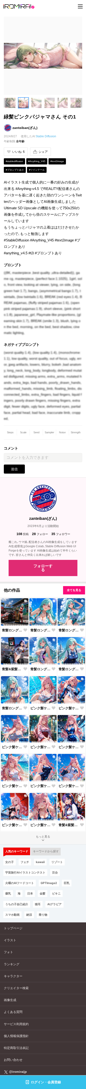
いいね (18, 151)
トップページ (13, 928)
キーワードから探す (46, 851)
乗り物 (43, 914)
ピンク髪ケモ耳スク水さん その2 (12, 747)
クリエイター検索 (16, 988)
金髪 (42, 893)
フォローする (43, 568)
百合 (55, 872)
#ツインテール (37, 170)
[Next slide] (78, 102)
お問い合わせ (13, 1060)
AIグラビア (54, 904)
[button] (23, 103)
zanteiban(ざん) (25, 128)
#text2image (57, 161)
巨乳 (67, 883)
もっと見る (43, 836)
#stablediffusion (14, 161)
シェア (43, 151)
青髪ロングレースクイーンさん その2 (12, 630)
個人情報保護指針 (16, 1036)
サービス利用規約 (16, 1024)
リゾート (57, 862)
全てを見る (74, 590)
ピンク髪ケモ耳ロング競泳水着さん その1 (12, 786)
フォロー (40, 534)
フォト (8, 952)
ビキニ (56, 893)
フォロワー (60, 534)
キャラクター (13, 976)
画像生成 (10, 1000)
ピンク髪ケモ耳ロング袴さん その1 (40, 747)
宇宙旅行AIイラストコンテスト (25, 872)
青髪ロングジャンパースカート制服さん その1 (69, 669)
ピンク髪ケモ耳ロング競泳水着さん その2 (40, 708)
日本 (30, 893)
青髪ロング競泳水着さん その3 (40, 669)
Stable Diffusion (46, 136)
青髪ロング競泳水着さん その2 (12, 708)
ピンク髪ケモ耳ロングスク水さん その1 (40, 786)
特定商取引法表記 (16, 1048)
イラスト (10, 940)
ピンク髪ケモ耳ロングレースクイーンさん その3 (69, 747)
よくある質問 (13, 1012)
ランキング (11, 964)
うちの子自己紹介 (16, 904)
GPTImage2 (49, 883)
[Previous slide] (7, 102)
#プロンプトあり (15, 170)
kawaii (40, 862)
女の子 (9, 862)
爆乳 (8, 893)
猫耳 (38, 904)
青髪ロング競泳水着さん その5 (40, 630)
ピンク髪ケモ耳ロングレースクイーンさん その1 (12, 825)
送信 (14, 469)
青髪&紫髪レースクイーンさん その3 (12, 669)
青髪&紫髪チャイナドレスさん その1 (69, 825)
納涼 (29, 914)
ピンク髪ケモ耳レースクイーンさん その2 (69, 708)
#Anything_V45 (36, 161)
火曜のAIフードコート (19, 883)
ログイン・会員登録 (46, 1082)
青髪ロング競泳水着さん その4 (69, 630)
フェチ (25, 862)
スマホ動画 (12, 914)
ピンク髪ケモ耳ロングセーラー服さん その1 (69, 786)
